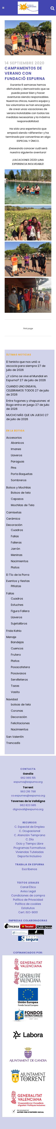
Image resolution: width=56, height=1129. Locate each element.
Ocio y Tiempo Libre (29, 843)
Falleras (16, 542)
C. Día (30, 839)
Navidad (12, 699)
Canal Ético (28, 887)
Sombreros (18, 480)
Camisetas (13, 512)
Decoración (14, 525)
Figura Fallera (20, 611)
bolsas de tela (21, 704)
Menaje (11, 637)
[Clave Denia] (44, 927)
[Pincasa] (12, 927)
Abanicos (17, 443)
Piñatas (16, 586)
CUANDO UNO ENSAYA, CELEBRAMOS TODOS (21, 388)
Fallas (15, 536)
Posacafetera (20, 667)
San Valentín (15, 737)
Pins (13, 468)
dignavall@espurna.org (28, 809)
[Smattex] (20, 934)
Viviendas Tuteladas (30, 852)
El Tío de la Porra (17, 575)
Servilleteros (19, 679)
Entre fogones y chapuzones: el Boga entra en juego (28, 403)
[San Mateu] (36, 934)
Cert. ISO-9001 (28, 912)
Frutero (16, 655)
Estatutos (28, 908)
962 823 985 (28, 805)
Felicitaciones (20, 723)
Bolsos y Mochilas (18, 487)
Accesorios (14, 438)
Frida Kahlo (13, 631)
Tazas (15, 686)
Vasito (15, 692)
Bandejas (17, 642)
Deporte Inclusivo (30, 856)
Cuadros (17, 530)
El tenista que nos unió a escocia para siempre (23, 364)
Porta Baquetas (22, 474)
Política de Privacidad (28, 899)
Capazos (17, 499)
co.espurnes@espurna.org (28, 795)
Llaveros (16, 455)
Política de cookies (28, 904)
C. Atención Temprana (29, 835)
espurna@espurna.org (28, 782)
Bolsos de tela (20, 493)
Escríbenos (29, 869)
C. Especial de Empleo (29, 827)
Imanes (16, 449)
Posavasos (18, 673)
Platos (15, 567)
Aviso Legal (28, 891)
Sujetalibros (19, 623)
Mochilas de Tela (22, 505)
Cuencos (17, 648)
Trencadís (13, 743)
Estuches (17, 605)
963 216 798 (28, 791)
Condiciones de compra (28, 895)
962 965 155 (28, 778)
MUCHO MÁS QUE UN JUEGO (25, 415)
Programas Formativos (30, 848)
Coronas (17, 711)
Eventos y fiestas (18, 581)
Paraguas (17, 461)
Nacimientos (19, 561)
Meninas (16, 555)
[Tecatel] (28, 927)
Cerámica (13, 519)
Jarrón (15, 549)
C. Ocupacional (29, 831)
